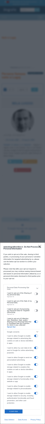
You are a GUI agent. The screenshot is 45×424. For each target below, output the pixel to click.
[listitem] (22, 288)
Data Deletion (9, 420)
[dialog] (22, 333)
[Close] (40, 247)
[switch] (36, 294)
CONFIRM (13, 411)
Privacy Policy (36, 420)
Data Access (22, 420)
